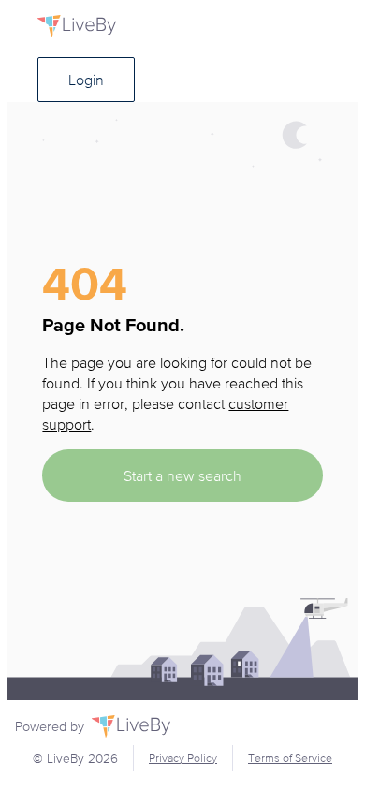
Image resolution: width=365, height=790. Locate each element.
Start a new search (182, 475)
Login (86, 79)
